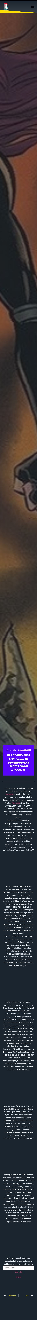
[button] (32, 6)
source (18, 1277)
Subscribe (18, 1272)
